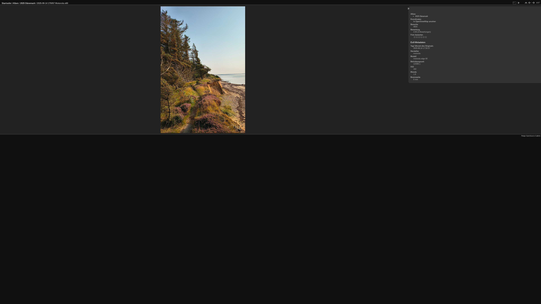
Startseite (6, 3)
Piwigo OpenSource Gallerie (530, 136)
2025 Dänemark (27, 3)
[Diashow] (518, 3)
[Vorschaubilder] (526, 3)
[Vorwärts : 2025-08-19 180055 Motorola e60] (533, 3)
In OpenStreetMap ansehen (424, 21)
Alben (15, 3)
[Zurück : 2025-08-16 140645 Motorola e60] (529, 3)
